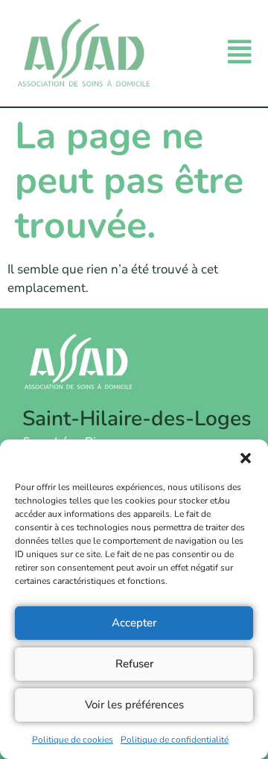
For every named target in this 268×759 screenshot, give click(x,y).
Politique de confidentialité (175, 740)
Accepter (134, 622)
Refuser (134, 663)
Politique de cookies (72, 740)
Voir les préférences (134, 704)
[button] (245, 458)
